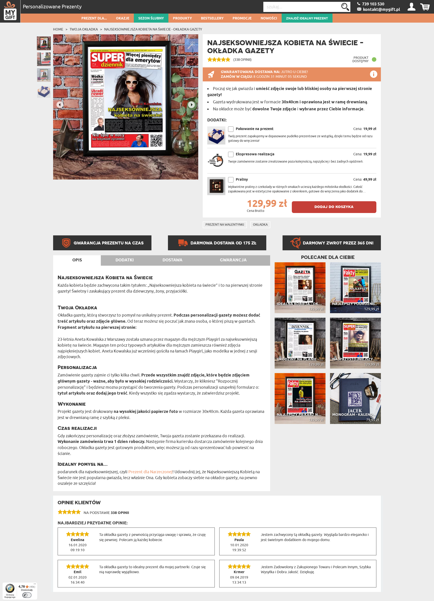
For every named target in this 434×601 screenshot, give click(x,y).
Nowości (269, 18)
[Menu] (35, 585)
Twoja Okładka (84, 29)
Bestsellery (212, 18)
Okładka (260, 225)
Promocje (242, 18)
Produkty (182, 18)
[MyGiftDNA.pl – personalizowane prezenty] (10, 11)
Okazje (122, 18)
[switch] (26, 595)
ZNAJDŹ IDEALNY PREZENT (307, 19)
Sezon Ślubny (151, 18)
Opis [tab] (77, 260)
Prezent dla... (94, 18)
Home (58, 29)
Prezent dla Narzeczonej (150, 471)
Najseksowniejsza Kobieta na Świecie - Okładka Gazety (153, 29)
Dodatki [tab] (125, 260)
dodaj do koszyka (334, 206)
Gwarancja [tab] (233, 260)
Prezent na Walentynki (224, 225)
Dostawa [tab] (172, 260)
